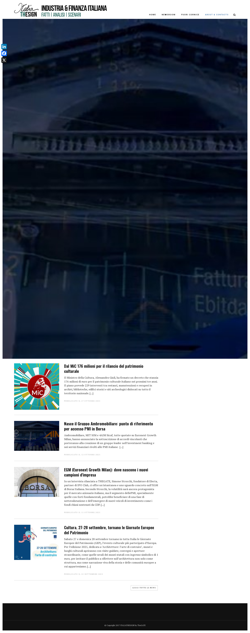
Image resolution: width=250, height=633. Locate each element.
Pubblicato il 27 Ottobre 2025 (82, 401)
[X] (4, 60)
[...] (91, 393)
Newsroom (169, 15)
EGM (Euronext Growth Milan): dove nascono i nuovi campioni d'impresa (106, 472)
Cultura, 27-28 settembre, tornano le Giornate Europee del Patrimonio (109, 529)
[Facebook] (4, 53)
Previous (13, 193)
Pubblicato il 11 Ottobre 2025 (82, 512)
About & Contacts (217, 15)
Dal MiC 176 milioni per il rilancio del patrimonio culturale (103, 368)
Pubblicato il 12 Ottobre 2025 (82, 455)
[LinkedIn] (4, 46)
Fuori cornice (190, 15)
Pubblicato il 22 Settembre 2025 (83, 574)
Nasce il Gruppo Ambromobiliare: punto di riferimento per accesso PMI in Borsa (108, 426)
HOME (152, 15)
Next (237, 193)
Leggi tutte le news (144, 588)
